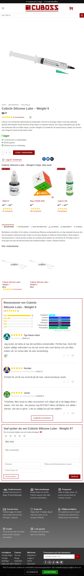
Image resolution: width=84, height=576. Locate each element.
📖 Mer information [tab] (39, 227)
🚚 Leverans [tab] (53, 227)
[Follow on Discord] (61, 562)
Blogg (16, 558)
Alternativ (32, 572)
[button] (3, 8)
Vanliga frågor (7, 555)
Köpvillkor (18, 561)
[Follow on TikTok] (53, 562)
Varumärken (13, 105)
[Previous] (1, 192)
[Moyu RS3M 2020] (42, 183)
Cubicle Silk (62, 201)
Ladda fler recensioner (42, 418)
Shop (4, 105)
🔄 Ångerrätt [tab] (66, 227)
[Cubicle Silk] (69, 183)
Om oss (17, 555)
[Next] (82, 192)
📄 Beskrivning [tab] (8, 227)
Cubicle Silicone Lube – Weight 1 (12, 283)
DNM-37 (5, 201)
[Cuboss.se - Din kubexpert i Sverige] (42, 8)
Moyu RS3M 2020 (37, 201)
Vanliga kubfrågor (5, 559)
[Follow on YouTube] (57, 562)
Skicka (74, 477)
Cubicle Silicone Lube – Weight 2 (39, 283)
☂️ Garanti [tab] (78, 227)
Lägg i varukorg (24, 153)
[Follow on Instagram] (49, 562)
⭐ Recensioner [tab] (22, 227)
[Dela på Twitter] (48, 159)
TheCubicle (25, 105)
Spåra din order (8, 564)
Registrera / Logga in (31, 556)
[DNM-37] (14, 183)
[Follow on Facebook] (45, 562)
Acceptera (50, 572)
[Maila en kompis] (52, 159)
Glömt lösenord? (31, 562)
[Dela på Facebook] (44, 159)
